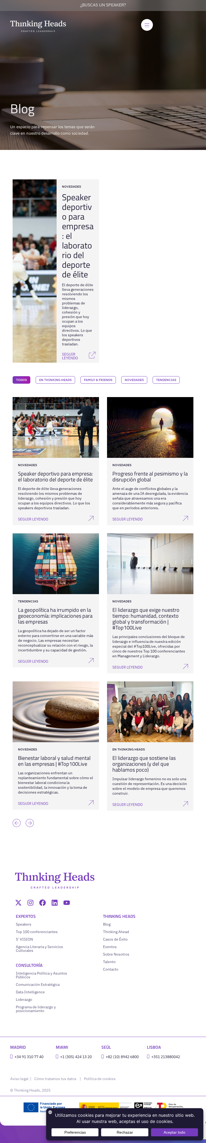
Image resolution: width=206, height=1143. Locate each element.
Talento (109, 961)
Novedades (134, 380)
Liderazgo (24, 999)
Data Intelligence (30, 992)
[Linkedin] (54, 902)
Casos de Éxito (115, 939)
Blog (107, 924)
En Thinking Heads (55, 380)
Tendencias (166, 380)
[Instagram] (30, 902)
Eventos (110, 946)
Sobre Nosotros (116, 954)
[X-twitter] (18, 902)
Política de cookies (100, 1078)
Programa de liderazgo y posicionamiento (36, 1009)
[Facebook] (42, 902)
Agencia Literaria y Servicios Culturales (39, 948)
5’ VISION (24, 939)
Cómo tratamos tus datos (55, 1078)
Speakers (23, 924)
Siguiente (28, 815)
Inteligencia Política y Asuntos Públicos (41, 975)
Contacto (110, 969)
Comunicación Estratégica (38, 984)
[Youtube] (66, 902)
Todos (21, 380)
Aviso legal (19, 1078)
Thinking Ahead (116, 931)
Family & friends (98, 380)
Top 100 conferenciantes (37, 931)
